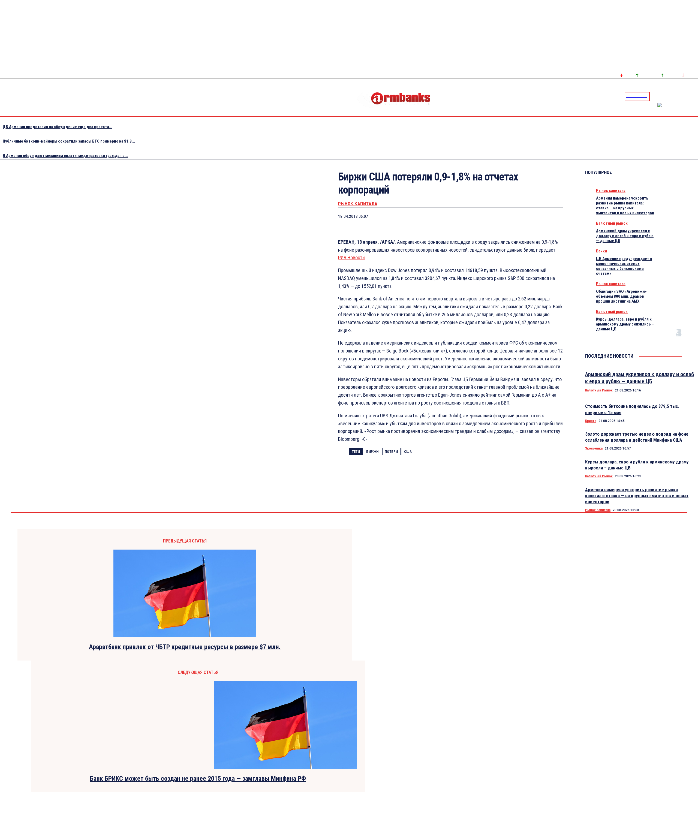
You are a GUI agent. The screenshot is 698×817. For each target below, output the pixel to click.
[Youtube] (688, 96)
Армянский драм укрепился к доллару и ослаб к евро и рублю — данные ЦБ (625, 235)
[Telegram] (681, 96)
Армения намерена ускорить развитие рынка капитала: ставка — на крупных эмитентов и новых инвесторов (625, 205)
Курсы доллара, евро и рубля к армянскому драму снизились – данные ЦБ (625, 324)
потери (391, 452)
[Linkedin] (694, 96)
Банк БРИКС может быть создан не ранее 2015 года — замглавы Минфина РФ (198, 778)
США (408, 452)
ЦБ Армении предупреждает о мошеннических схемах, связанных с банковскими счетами (624, 266)
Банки (601, 251)
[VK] (515, 216)
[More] (554, 216)
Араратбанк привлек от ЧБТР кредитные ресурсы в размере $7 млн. (185, 647)
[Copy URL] (534, 216)
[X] (456, 216)
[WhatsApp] (476, 216)
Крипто (590, 421)
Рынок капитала (357, 203)
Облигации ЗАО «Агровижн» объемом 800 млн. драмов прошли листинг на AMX (621, 296)
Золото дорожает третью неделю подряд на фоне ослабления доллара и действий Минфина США (636, 437)
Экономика (594, 448)
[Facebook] (675, 96)
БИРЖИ (372, 452)
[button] (655, 95)
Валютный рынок (612, 223)
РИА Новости (351, 257)
